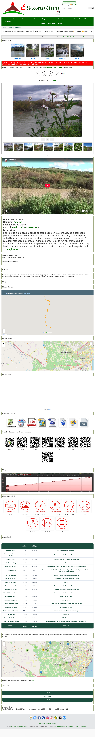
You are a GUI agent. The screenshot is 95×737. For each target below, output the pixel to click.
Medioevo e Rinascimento (72, 555)
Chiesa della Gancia (10, 586)
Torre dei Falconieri (10, 575)
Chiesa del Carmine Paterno (11, 593)
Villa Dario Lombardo (47, 37)
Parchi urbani (66, 614)
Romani (73, 570)
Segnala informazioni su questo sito (10, 261)
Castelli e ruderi (51, 566)
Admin (60, 23)
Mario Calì (17, 227)
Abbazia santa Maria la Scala (11, 621)
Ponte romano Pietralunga (10, 610)
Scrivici (54, 723)
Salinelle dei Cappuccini (11, 600)
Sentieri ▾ (22, 19)
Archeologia (66, 570)
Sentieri (10, 27)
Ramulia (81, 37)
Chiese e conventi (59, 555)
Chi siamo (48, 723)
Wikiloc (49, 409)
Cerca (91, 8)
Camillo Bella (22, 726)
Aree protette (18, 58)
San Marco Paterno (10, 578)
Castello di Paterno (10, 566)
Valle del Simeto (10, 550)
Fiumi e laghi (62, 58)
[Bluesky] (64, 718)
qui (32, 680)
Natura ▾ (52, 19)
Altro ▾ (43, 23)
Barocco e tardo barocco (72, 559)
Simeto (47, 58)
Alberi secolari (66, 618)
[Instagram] (47, 718)
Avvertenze (51, 23)
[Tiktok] (60, 718)
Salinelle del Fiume (10, 582)
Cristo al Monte (10, 559)
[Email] (35, 718)
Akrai (38, 37)
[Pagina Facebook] (39, 718)
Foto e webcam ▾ (33, 19)
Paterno (77, 58)
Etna (66, 563)
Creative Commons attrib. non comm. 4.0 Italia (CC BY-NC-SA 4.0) (71, 726)
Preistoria (71, 603)
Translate (75, 5)
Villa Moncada (11, 614)
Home (14, 19)
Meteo (69, 19)
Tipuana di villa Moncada (11, 618)
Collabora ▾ (87, 19)
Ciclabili (33, 58)
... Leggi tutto (10, 249)
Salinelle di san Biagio (11, 563)
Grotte (52, 603)
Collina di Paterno (11, 570)
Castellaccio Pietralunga (11, 603)
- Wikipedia (47, 696)
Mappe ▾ (44, 19)
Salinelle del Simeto (10, 596)
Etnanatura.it (14, 726)
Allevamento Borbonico (10, 607)
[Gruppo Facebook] (43, 718)
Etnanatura (31, 227)
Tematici (61, 19)
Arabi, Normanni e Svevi (63, 566)
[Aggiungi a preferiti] (30, 718)
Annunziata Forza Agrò (71, 37)
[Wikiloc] (56, 718)
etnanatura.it (27, 37)
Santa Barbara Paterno (10, 589)
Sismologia (77, 19)
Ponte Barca (18, 27)
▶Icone (54, 80)
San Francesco (59, 37)
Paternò (18, 222)
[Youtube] (51, 718)
